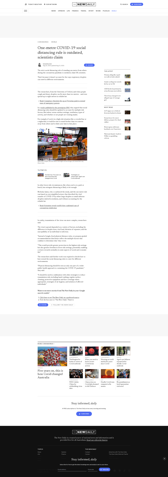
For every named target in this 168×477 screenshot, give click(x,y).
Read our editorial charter (97, 440)
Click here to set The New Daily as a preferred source (59, 297)
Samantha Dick (47, 63)
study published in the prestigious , (55, 108)
